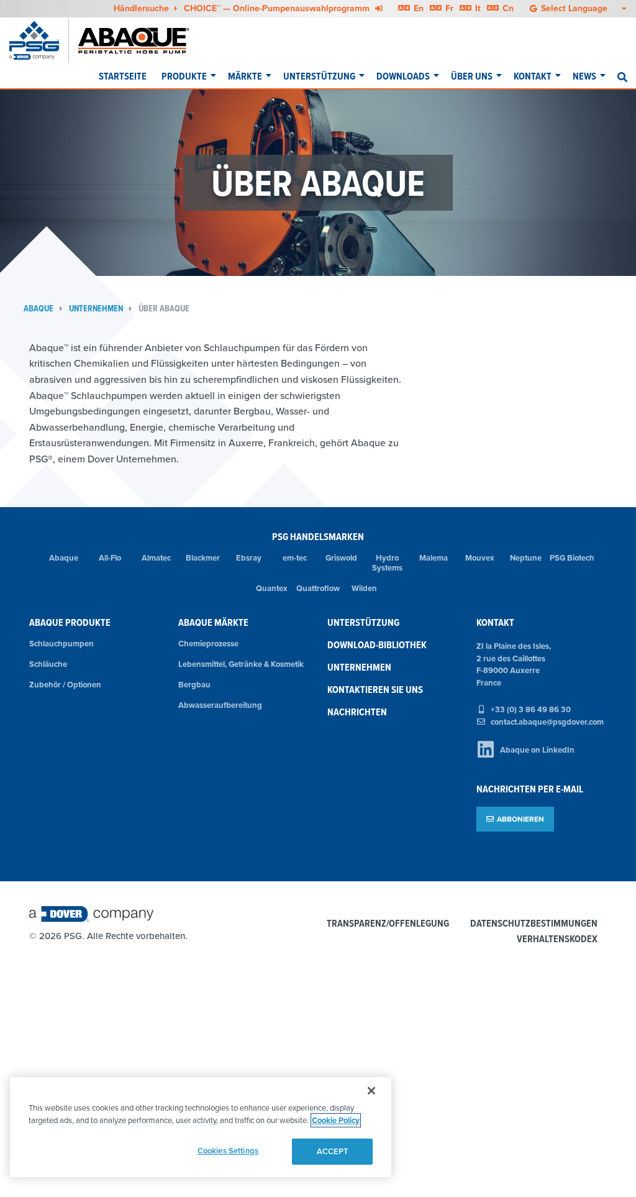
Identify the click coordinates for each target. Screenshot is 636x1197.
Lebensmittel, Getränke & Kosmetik (241, 664)
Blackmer (203, 558)
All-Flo (110, 558)
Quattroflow (318, 588)
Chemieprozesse (208, 643)
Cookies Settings (228, 1151)
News (584, 76)
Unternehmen (96, 308)
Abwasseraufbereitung (220, 705)
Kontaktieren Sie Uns (375, 689)
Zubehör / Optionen (65, 684)
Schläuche (48, 664)
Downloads (403, 76)
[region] (200, 1127)
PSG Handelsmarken (318, 537)
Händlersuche (142, 8)
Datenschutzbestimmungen (533, 923)
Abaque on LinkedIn (537, 750)
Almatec (156, 558)
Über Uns (472, 76)
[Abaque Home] (140, 40)
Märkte (245, 76)
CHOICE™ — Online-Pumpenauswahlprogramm (278, 8)
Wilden (364, 588)
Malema (433, 558)
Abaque (38, 308)
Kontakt (533, 76)
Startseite (123, 76)
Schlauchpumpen (61, 643)
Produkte (184, 76)
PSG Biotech (572, 558)
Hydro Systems (387, 563)
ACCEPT (333, 1151)
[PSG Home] (39, 40)
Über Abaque (164, 308)
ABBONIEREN (520, 819)
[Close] (371, 1090)
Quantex (272, 588)
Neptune (526, 558)
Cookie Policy (336, 1120)
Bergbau (194, 684)
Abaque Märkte (213, 622)
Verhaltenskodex (557, 939)
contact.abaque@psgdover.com (547, 722)
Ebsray (248, 558)
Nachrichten (357, 712)
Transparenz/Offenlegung (388, 923)
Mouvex (479, 558)
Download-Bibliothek (377, 645)
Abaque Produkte (70, 622)
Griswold (341, 558)
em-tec (295, 558)
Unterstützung (319, 76)
